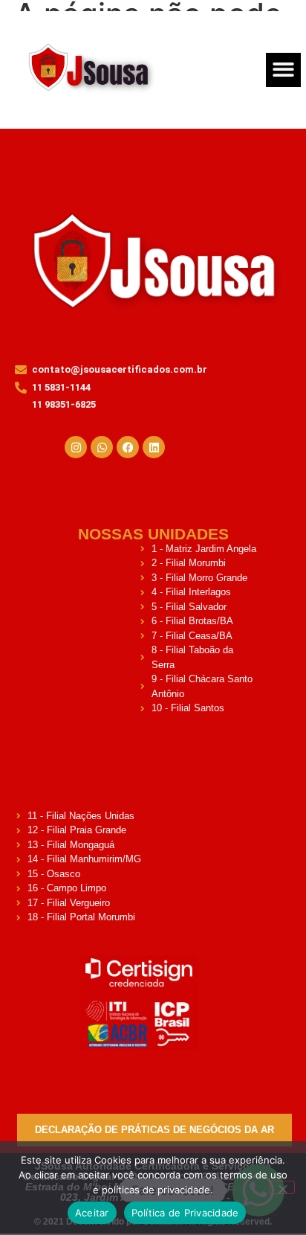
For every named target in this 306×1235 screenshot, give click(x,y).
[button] (283, 70)
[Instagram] (76, 447)
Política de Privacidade (185, 1213)
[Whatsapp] (102, 447)
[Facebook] (128, 447)
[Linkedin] (154, 447)
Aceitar (92, 1213)
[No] (282, 1187)
